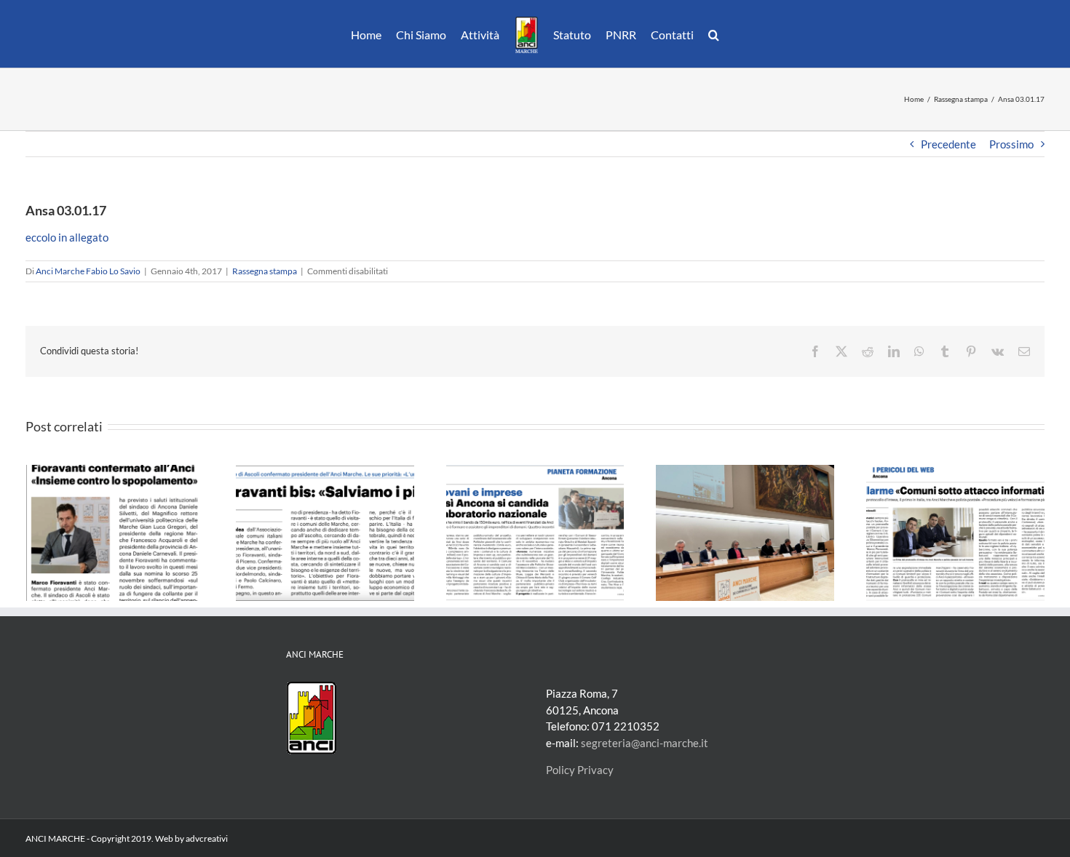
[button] (706, 34)
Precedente (948, 144)
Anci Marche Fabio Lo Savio (88, 271)
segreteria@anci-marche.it (644, 742)
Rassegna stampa (264, 271)
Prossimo (1011, 144)
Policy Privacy (580, 769)
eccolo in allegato (66, 237)
